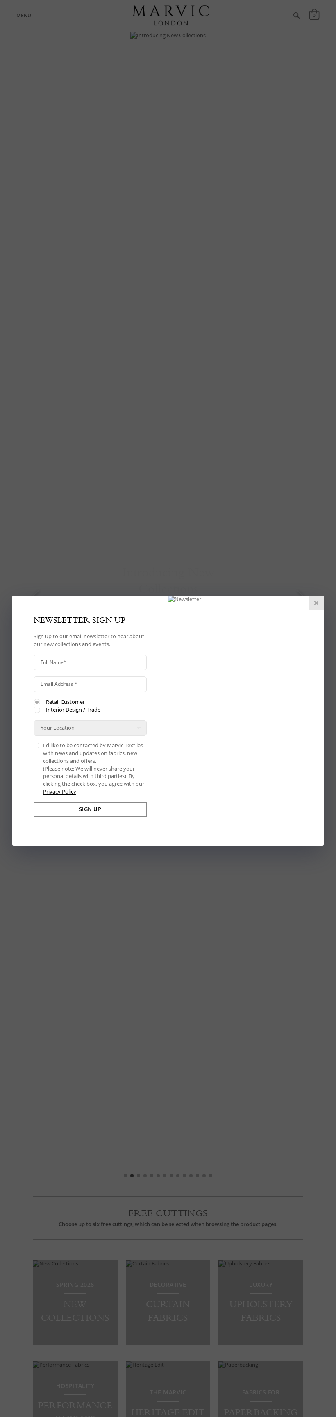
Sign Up (90, 809)
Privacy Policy (59, 792)
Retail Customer (65, 702)
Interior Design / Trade (73, 710)
